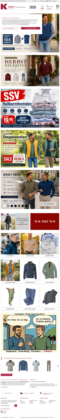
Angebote (31, 403)
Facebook (4, 411)
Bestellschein (42, 401)
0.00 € (49, 7)
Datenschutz (23, 403)
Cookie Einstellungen (9, 28)
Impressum (22, 401)
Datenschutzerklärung (24, 24)
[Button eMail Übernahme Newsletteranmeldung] (15, 405)
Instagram (4, 412)
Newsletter (4, 398)
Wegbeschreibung (33, 400)
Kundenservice (44, 398)
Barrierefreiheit (43, 403)
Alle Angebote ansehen (6, 374)
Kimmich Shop (24, 398)
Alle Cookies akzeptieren (30, 28)
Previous (1, 366)
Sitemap (31, 401)
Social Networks (5, 409)
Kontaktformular (52, 400)
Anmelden (34, 1)
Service (41, 400)
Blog (50, 403)
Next (57, 366)
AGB (21, 400)
